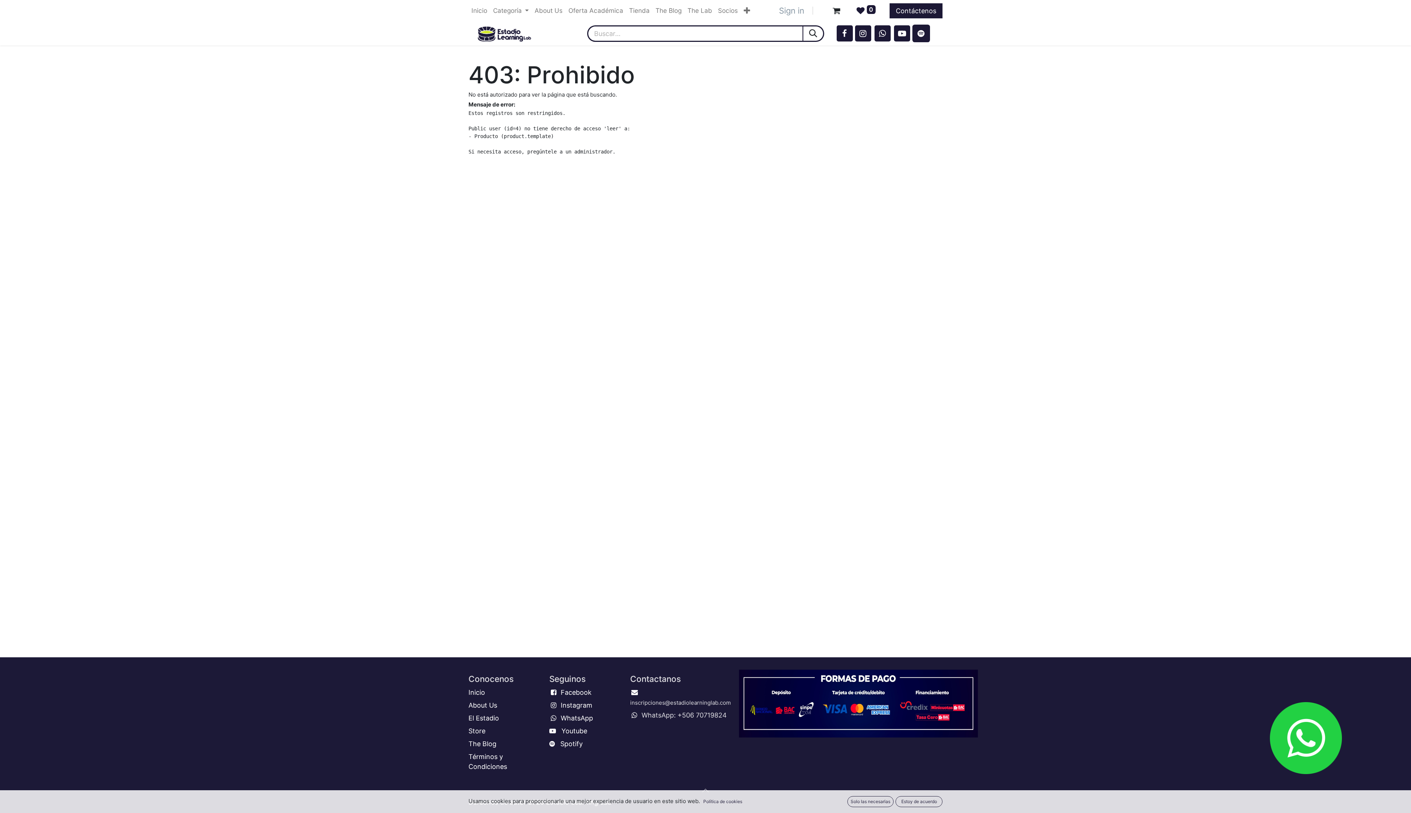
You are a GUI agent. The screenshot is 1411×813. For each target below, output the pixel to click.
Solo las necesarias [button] (870, 801)
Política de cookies (722, 801)
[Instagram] (863, 33)
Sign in (791, 10)
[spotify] (921, 33)
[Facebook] (845, 33)
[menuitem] (479, 10)
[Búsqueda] (813, 33)
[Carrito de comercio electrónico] (836, 10)
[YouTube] (902, 33)
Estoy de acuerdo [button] (919, 801)
